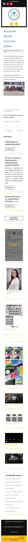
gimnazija (17, 50)
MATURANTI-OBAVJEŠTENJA (14, 218)
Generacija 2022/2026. (10, 329)
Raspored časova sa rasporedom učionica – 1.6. (13, 199)
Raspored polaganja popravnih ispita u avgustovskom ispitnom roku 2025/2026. (13, 485)
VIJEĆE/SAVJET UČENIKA (11, 444)
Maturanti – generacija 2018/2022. (12, 121)
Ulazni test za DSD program (12, 478)
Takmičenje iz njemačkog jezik (12, 143)
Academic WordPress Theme (11, 537)
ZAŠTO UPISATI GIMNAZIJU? (11, 423)
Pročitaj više (10, 149)
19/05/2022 (9, 50)
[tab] (11, 23)
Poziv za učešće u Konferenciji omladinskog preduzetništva (13, 161)
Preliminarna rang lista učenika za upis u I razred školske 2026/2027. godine (13, 495)
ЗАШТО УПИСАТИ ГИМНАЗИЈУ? (13, 404)
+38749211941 (15, 1)
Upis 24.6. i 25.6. (14, 244)
